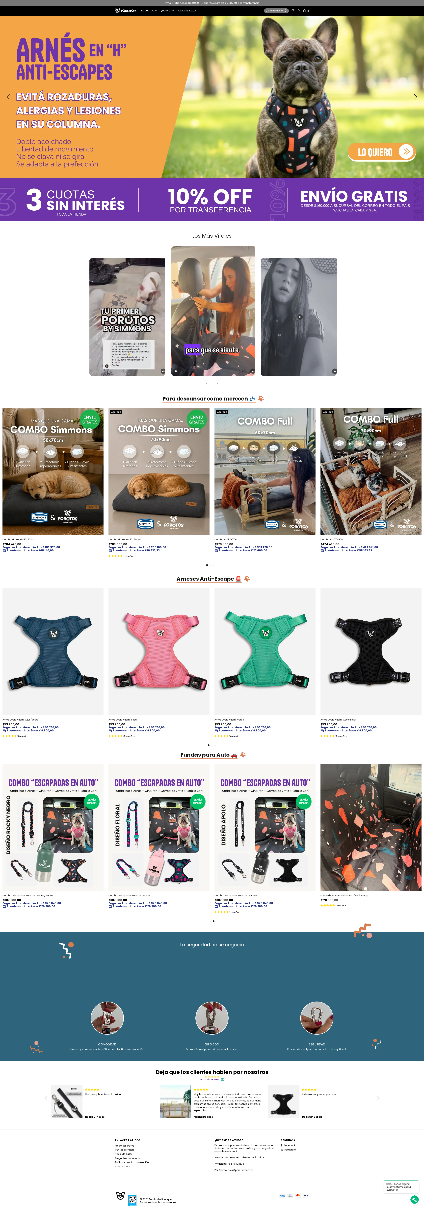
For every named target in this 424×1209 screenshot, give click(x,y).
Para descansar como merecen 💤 (209, 399)
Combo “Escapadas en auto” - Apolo (235, 895)
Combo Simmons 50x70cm (18, 539)
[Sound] (163, 371)
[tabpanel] (53, 483)
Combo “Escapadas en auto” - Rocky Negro (27, 895)
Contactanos (123, 1166)
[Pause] (176, 371)
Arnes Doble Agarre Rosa (122, 719)
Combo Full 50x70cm (226, 539)
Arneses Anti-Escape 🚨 (209, 579)
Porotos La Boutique (125, 10)
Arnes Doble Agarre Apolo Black (338, 719)
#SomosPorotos (124, 1145)
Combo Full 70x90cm (332, 539)
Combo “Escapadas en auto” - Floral (129, 895)
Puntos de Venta (124, 1149)
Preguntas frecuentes (127, 1158)
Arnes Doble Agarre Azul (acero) (21, 719)
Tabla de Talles (123, 1153)
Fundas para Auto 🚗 (209, 755)
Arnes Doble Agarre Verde (229, 719)
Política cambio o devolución (132, 1162)
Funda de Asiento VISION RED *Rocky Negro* (345, 895)
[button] (46, 1098)
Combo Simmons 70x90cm (124, 539)
